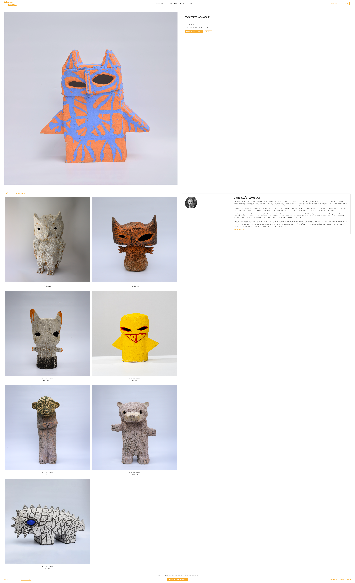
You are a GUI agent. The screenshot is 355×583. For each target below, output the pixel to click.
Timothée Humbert (197, 17)
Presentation (160, 3)
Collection (173, 3)
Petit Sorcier (135, 286)
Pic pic (134, 380)
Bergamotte (47, 380)
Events (191, 3)
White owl (47, 286)
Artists (182, 3)
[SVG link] (10, 3)
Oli (47, 474)
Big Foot (47, 568)
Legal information (26, 579)
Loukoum (135, 474)
